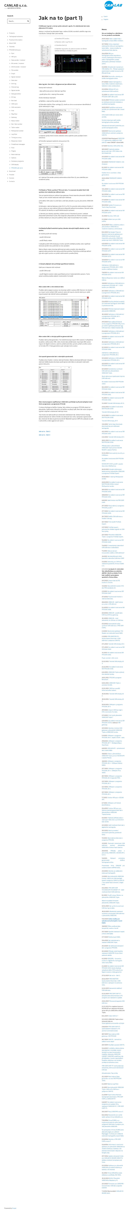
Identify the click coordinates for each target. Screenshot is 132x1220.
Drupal (14, 1208)
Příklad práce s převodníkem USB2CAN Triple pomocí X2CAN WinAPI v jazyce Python (112, 448)
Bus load (14, 100)
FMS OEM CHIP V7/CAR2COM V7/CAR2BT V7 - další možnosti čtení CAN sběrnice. (113, 890)
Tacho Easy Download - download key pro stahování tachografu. (112, 426)
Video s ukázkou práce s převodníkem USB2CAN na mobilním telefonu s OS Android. (113, 227)
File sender (14, 70)
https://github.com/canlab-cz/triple (113, 1023)
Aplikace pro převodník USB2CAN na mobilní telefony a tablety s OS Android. (112, 1167)
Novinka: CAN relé (113, 216)
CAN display (15, 164)
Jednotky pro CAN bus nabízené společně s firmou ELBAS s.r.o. (113, 564)
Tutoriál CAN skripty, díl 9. (110, 421)
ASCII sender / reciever (18, 67)
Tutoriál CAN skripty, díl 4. (116, 644)
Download (12, 171)
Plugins (13, 151)
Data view (14, 80)
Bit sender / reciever (17, 63)
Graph (13, 73)
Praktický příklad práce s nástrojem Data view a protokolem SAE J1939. (113, 820)
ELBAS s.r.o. (116, 1120)
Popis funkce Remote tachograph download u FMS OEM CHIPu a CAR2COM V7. (112, 1097)
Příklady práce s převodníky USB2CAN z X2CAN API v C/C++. (113, 853)
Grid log (13, 83)
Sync (12, 53)
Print (12, 148)
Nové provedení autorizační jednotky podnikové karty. (111, 832)
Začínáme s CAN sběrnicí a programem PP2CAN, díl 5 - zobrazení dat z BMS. (113, 316)
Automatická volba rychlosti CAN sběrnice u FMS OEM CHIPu (112, 626)
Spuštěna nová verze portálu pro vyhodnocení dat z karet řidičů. (113, 109)
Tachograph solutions (16, 36)
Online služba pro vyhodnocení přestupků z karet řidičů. (112, 921)
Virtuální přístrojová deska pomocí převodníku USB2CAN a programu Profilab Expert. (113, 471)
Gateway (14, 117)
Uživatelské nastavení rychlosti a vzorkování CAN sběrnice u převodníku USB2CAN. (113, 913)
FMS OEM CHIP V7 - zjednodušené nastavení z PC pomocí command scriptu (111, 1029)
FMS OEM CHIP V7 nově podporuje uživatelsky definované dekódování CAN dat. (112, 1068)
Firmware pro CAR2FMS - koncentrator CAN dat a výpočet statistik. (113, 1186)
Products (12, 33)
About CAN (12, 43)
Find (12, 110)
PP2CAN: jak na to (17, 168)
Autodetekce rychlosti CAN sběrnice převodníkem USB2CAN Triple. (112, 371)
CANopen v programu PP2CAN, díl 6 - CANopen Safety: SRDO (112, 763)
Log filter (14, 134)
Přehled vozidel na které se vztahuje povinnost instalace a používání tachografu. (113, 102)
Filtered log (15, 87)
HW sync (14, 57)
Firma (110, 1120)
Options (13, 158)
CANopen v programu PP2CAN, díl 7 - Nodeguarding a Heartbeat (112, 743)
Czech (105, 16)
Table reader (15, 127)
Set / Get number (16, 124)
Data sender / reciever (18, 60)
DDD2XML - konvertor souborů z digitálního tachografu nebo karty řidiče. (112, 960)
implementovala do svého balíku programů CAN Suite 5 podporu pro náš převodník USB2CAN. (113, 1124)
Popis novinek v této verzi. (110, 658)
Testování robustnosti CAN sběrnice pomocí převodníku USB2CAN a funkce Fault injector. (113, 845)
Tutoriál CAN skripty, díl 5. (116, 437)
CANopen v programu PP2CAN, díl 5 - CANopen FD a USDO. (112, 770)
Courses (11, 178)
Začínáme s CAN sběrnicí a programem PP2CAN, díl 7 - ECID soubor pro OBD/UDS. (113, 285)
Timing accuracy (16, 137)
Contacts (12, 181)
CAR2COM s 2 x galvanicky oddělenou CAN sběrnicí (113, 140)
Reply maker (15, 121)
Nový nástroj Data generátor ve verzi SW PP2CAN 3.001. (111, 1078)
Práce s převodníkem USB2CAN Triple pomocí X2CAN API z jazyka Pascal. (113, 756)
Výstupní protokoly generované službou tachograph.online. (113, 860)
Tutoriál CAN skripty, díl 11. (116, 403)
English (106, 19)
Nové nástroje (15, 154)
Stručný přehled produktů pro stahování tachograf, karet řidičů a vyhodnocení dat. (113, 303)
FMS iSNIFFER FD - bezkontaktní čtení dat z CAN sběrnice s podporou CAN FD (111, 638)
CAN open (14, 104)
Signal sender (15, 90)
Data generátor (16, 94)
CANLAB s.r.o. (15, 5)
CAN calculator (16, 107)
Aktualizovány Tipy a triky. (110, 1073)
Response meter (16, 141)
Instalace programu (17, 161)
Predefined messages (18, 144)
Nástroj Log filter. (113, 1084)
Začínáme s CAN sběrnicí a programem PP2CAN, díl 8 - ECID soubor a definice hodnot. (112, 267)
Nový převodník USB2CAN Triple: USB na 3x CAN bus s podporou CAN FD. (113, 1089)
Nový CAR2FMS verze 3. (115, 1111)
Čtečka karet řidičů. (114, 937)
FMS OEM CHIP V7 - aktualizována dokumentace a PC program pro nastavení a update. (112, 996)
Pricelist (11, 174)
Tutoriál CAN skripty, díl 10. (110, 412)
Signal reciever (16, 77)
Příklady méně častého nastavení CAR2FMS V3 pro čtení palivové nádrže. (112, 953)
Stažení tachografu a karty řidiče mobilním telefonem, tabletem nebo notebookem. (112, 84)
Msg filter (14, 114)
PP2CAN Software (15, 50)
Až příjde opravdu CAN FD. (116, 1045)
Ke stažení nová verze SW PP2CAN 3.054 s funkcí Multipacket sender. (112, 484)
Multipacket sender (17, 131)
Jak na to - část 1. (114, 975)
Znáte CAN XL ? (113, 1016)
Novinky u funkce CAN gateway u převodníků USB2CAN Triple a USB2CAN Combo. (112, 730)
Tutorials (12, 46)
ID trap (13, 97)
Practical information (15, 40)
